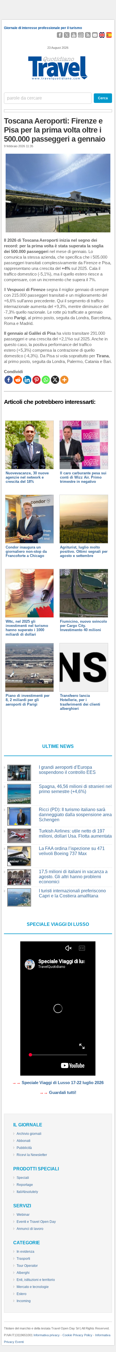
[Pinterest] (36, 380)
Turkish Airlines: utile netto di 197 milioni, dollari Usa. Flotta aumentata (75, 833)
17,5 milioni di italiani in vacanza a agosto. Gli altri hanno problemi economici (73, 876)
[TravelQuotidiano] (58, 80)
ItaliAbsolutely (27, 1192)
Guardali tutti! (62, 1092)
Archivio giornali (29, 1134)
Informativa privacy (47, 1335)
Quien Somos (109, 35)
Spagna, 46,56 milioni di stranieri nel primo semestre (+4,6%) (75, 789)
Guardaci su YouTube (74, 35)
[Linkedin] (27, 380)
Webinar (23, 1215)
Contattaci (95, 35)
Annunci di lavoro (30, 1229)
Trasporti (23, 1259)
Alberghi (23, 1273)
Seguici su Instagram (81, 35)
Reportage (25, 1185)
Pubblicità (24, 1148)
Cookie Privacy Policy (77, 1335)
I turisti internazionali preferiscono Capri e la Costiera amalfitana (72, 893)
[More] (64, 380)
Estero (21, 1294)
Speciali (23, 1178)
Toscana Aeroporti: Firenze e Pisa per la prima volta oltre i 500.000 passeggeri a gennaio (54, 130)
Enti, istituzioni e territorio (36, 1280)
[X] (55, 380)
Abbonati (23, 1141)
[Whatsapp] (46, 380)
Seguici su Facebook (60, 35)
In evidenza (25, 1252)
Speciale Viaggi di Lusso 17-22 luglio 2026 (63, 1082)
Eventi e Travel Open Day (36, 1222)
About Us (103, 35)
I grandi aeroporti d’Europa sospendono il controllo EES (67, 770)
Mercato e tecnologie (33, 1287)
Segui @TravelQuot (67, 35)
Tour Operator (27, 1266)
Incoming (24, 1301)
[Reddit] (18, 380)
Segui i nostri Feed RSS (88, 35)
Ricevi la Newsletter (32, 1155)
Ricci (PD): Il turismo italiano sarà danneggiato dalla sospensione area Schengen (75, 814)
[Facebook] (9, 380)
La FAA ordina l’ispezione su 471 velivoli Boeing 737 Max (72, 851)
